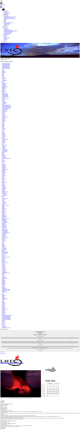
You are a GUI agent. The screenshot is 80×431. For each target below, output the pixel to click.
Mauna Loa (4, 212)
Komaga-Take (4, 188)
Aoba (3, 73)
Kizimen (3, 186)
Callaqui (3, 97)
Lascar (3, 196)
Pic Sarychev (4, 247)
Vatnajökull (4, 311)
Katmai (3, 177)
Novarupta (3, 234)
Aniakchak (3, 72)
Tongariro (3, 305)
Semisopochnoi (4, 277)
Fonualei (3, 136)
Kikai (3, 183)
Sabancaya (3, 265)
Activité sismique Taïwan (6, 66)
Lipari (3, 200)
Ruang (3, 263)
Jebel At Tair (4, 166)
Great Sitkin (4, 146)
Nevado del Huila (4, 230)
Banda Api (3, 84)
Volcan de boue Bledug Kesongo (7, 315)
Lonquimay (4, 203)
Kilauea (3, 184)
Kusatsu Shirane (4, 193)
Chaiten (3, 104)
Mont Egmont (4, 222)
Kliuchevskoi (4, 187)
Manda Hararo (4, 208)
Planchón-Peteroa (4, 252)
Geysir (3, 144)
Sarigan (3, 274)
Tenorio (3, 301)
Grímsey (3, 148)
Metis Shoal (4, 216)
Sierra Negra (4, 283)
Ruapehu (3, 264)
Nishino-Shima (4, 233)
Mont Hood (4, 223)
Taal (2, 293)
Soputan (3, 286)
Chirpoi (3, 112)
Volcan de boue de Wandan (6, 319)
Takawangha (4, 295)
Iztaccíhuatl (4, 164)
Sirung (3, 285)
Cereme (3, 100)
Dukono (3, 125)
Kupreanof (3, 192)
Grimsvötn (3, 147)
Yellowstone (4, 324)
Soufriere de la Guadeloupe (6, 289)
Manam (3, 207)
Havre (3, 153)
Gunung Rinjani (4, 151)
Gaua (3, 143)
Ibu (2, 159)
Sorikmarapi (4, 287)
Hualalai (3, 156)
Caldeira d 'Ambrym (5, 94)
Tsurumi (3, 306)
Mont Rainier (4, 225)
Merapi (3, 215)
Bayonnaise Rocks (5, 86)
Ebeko (3, 126)
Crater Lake (4, 118)
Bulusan (3, 91)
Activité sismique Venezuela (6, 68)
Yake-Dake (4, 322)
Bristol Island (4, 90)
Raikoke (3, 257)
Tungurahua (4, 307)
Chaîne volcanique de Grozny (6, 107)
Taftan (3, 294)
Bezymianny (4, 88)
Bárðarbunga (4, 87)
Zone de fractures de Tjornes (6, 327)
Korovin (3, 189)
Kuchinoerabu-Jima (5, 191)
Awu (3, 79)
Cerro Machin (4, 103)
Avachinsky (4, 78)
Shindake (3, 280)
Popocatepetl (4, 255)
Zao (2, 325)
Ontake (3, 239)
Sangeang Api (4, 270)
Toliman (3, 304)
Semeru (3, 276)
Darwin (3, 122)
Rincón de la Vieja (5, 262)
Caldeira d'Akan (4, 93)
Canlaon (3, 99)
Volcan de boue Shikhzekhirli (6, 318)
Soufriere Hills (4, 288)
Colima (3, 114)
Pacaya (3, 241)
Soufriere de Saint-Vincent (6, 290)
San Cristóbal (4, 267)
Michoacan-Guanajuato (5, 218)
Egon (3, 127)
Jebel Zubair (4, 167)
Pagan (3, 242)
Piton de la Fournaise (5, 251)
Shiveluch (3, 281)
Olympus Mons (4, 238)
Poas (3, 254)
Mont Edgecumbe (4, 221)
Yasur (3, 323)
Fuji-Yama (3, 138)
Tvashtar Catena (4, 309)
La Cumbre (4, 194)
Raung (3, 259)
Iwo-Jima (3, 162)
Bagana (3, 81)
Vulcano (3, 320)
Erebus (3, 130)
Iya (2, 163)
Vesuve (3, 313)
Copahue (3, 115)
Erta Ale (3, 131)
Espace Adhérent (2, 353)
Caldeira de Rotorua (5, 95)
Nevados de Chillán (5, 231)
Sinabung (3, 284)
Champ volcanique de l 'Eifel (6, 108)
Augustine (3, 77)
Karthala (3, 174)
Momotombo (4, 219)
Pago (3, 243)
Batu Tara (3, 85)
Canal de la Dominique (5, 98)
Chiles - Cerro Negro (5, 110)
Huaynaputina (4, 157)
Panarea (3, 245)
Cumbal (3, 119)
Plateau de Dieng (4, 253)
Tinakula (3, 302)
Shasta (3, 279)
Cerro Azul (3, 101)
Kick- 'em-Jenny (4, 182)
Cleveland (3, 113)
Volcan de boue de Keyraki (6, 316)
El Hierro (3, 129)
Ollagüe (3, 237)
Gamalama (3, 141)
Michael (3, 217)
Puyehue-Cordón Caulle (5, 256)
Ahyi (3, 69)
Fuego (3, 137)
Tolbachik (3, 303)
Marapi (3, 209)
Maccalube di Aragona (5, 205)
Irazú (3, 161)
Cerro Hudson (4, 102)
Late (3, 197)
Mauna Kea (4, 211)
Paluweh (3, 244)
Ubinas (3, 310)
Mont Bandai (4, 220)
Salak (3, 266)
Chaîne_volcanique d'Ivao (6, 105)
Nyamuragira (4, 235)
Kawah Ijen (4, 179)
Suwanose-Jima (4, 291)
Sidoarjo (3, 282)
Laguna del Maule (5, 195)
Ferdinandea (4, 135)
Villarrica (3, 314)
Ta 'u (3, 292)
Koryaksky (3, 190)
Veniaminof (4, 312)
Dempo (3, 124)
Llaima (3, 201)
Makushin (3, 206)
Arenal (3, 74)
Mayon (3, 213)
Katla (3, 176)
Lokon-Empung (4, 202)
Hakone (3, 152)
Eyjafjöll (3, 133)
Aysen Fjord (4, 80)
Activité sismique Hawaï (5, 63)
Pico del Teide (4, 248)
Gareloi (3, 142)
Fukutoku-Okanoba (5, 139)
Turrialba (3, 308)
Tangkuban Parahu (5, 298)
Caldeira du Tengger (5, 96)
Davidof (3, 123)
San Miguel (4, 268)
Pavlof (3, 246)
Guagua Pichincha (5, 149)
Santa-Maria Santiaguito (5, 272)
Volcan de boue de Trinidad (6, 317)
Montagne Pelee (4, 227)
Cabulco (3, 92)
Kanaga (3, 171)
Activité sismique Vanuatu (6, 67)
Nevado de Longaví (5, 229)
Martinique (3, 210)
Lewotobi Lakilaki (5, 198)
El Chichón (4, 128)
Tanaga (3, 297)
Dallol (3, 121)
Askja (3, 75)
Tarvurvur (3, 299)
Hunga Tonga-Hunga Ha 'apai (6, 158)
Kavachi (3, 178)
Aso (2, 76)
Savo (3, 275)
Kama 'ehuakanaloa (5, 169)
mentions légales (3, 428)
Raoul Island (4, 258)
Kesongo (3, 181)
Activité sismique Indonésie (6, 64)
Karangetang (4, 172)
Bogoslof (3, 89)
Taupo (3, 300)
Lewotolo (3, 199)
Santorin (3, 273)
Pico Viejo (3, 250)
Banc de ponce (4, 83)
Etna (3, 132)
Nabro (3, 228)
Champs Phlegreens (5, 109)
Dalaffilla (3, 120)
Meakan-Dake (4, 214)
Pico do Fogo (4, 249)
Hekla (3, 154)
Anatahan (3, 71)
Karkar (3, 173)
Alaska (3, 70)
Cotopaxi (3, 117)
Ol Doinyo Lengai (5, 236)
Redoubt (3, 260)
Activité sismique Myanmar (6, 65)
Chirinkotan (4, 111)
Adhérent (2, 351)
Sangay (3, 269)
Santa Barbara (4, 271)
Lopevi (3, 204)
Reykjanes (3, 261)
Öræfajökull (4, 240)
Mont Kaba (4, 224)
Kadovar (3, 168)
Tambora (3, 296)
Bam (3, 82)
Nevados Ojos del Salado (6, 232)
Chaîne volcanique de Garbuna (6, 106)
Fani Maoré (4, 134)
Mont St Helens (4, 226)
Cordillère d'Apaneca (5, 116)
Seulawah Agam (4, 278)
